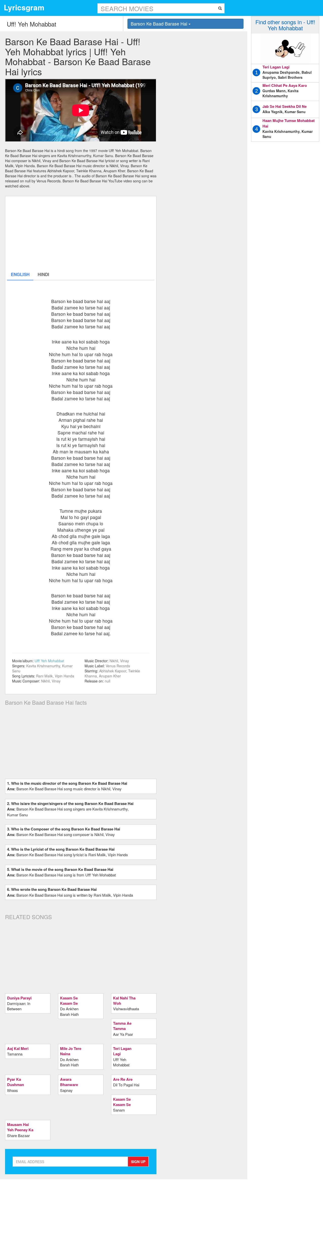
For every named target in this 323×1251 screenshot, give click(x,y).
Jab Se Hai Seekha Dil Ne (284, 106)
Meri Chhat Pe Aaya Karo (284, 85)
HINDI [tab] (43, 274)
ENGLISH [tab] (20, 274)
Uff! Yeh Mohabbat (49, 660)
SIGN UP (138, 1161)
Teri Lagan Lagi (275, 67)
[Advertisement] (80, 233)
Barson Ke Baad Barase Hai (160, 23)
